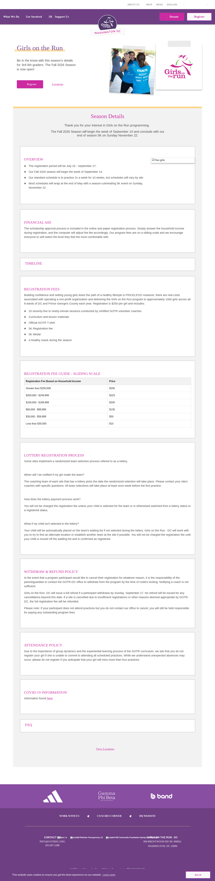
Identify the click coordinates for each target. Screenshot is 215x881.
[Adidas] (53, 796)
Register (32, 84)
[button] (211, 4)
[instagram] (188, 4)
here (50, 698)
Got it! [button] (198, 875)
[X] (193, 4)
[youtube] (198, 4)
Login (3, 4)
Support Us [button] (62, 16)
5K (50, 16)
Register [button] (199, 16)
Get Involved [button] (34, 16)
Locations (57, 84)
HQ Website (147, 816)
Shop (149, 4)
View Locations (105, 748)
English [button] (172, 4)
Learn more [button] (109, 874)
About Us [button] (133, 4)
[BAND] (161, 796)
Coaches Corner (109, 816)
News (159, 4)
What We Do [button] (11, 16)
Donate (173, 16)
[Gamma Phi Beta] (107, 796)
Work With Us (69, 816)
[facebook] (203, 4)
